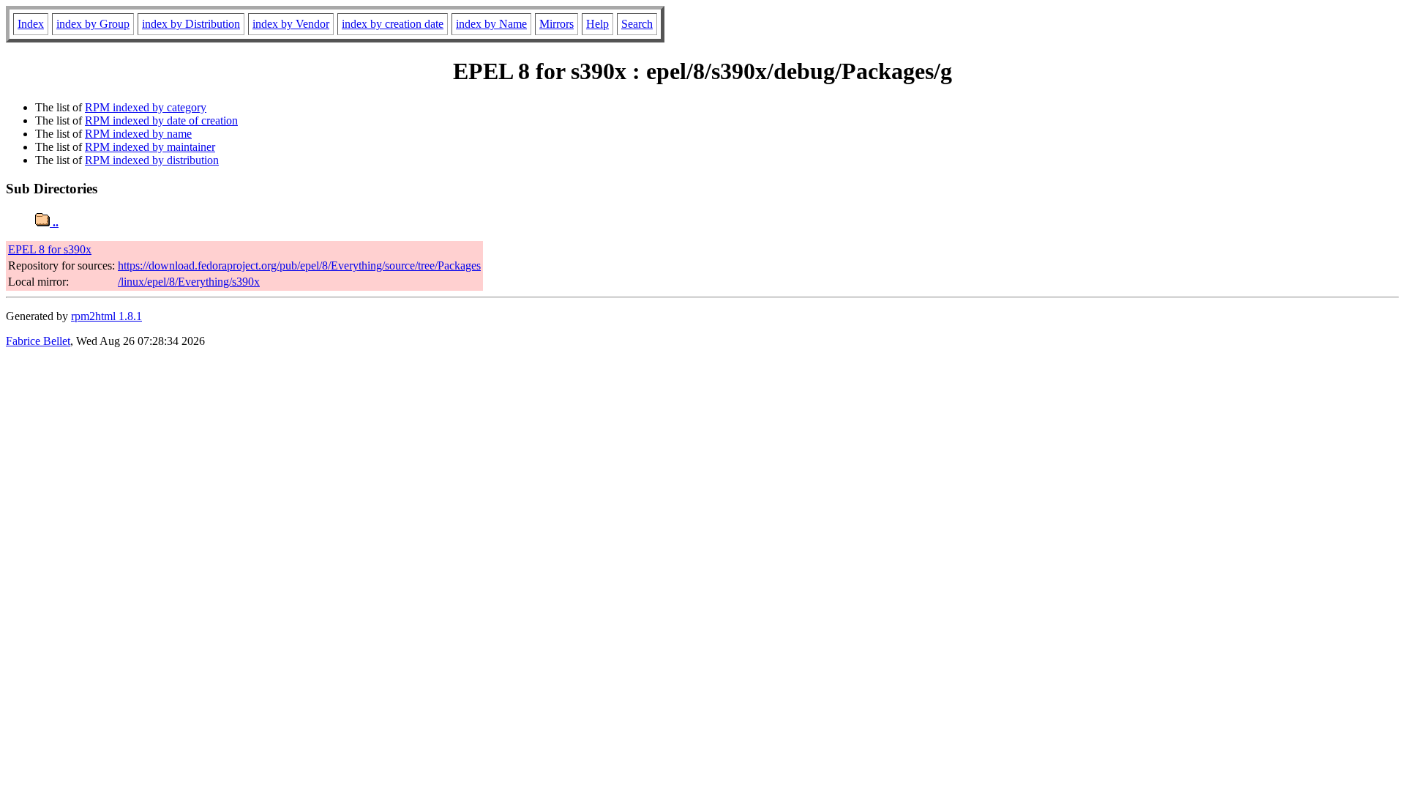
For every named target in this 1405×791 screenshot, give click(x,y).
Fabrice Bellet (38, 341)
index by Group (93, 24)
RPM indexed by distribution (152, 160)
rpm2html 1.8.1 (106, 316)
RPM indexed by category (145, 107)
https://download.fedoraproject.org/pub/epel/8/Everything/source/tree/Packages (299, 265)
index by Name (491, 24)
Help (597, 24)
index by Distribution (191, 24)
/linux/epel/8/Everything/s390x (189, 281)
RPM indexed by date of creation (161, 120)
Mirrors (556, 24)
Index (31, 24)
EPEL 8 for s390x (49, 249)
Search (637, 24)
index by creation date (392, 24)
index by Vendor (290, 24)
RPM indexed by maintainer (150, 147)
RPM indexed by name (138, 133)
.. (54, 222)
